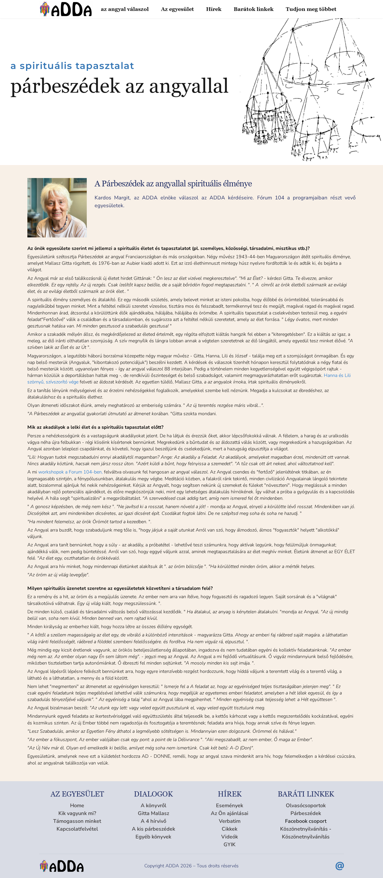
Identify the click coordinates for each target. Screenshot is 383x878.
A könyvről (153, 805)
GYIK (230, 844)
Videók (229, 836)
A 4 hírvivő (153, 821)
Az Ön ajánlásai (229, 813)
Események (229, 805)
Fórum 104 (270, 197)
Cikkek (229, 828)
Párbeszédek (306, 813)
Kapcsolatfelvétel (77, 828)
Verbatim (229, 821)
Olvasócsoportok (306, 805)
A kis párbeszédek (153, 828)
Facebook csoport (305, 821)
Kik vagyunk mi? (77, 813)
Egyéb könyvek (153, 836)
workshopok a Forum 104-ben (70, 472)
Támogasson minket (77, 821)
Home (77, 805)
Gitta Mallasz (153, 813)
